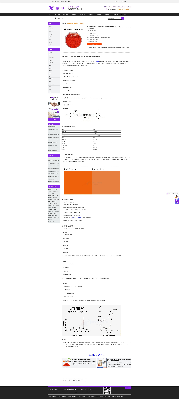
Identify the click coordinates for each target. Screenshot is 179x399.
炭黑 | (115, 396)
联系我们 (123, 14)
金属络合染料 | (64, 396)
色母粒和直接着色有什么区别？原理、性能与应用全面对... (53, 182)
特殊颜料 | (84, 396)
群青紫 (57, 195)
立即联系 (54, 119)
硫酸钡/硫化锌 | (111, 396)
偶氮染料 (50, 191)
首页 (50, 14)
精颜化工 (76, 23)
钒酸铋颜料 (55, 197)
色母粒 (50, 76)
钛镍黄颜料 (57, 211)
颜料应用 (99, 14)
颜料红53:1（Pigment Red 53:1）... (52, 146)
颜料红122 (74, 217)
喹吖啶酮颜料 (54, 215)
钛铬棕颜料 (55, 203)
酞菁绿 (49, 201)
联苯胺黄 (55, 189)
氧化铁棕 (50, 209)
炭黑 (50, 86)
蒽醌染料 (55, 213)
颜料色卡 (65, 14)
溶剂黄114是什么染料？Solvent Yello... (53, 127)
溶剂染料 (50, 60)
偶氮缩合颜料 (50, 211)
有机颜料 (97, 61)
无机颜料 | (59, 396)
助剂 (50, 92)
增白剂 (50, 89)
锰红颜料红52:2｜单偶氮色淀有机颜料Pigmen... (53, 135)
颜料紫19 (80, 217)
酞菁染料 (57, 205)
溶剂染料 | (70, 396)
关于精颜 (115, 14)
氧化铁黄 (50, 197)
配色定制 (73, 14)
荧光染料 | (93, 396)
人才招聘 (50, 34)
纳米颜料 (50, 65)
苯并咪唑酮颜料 (51, 221)
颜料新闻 (107, 14)
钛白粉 (50, 81)
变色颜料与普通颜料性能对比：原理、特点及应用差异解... (53, 177)
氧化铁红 (54, 207)
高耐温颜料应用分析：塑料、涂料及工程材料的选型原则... (53, 169)
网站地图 (116, 1)
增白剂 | (118, 396)
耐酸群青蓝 (50, 199)
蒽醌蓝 (49, 207)
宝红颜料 (50, 203)
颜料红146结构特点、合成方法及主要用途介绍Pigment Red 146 (77, 380)
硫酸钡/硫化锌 (51, 84)
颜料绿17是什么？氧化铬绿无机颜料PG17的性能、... (53, 138)
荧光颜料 (50, 70)
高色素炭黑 (50, 189)
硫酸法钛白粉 (56, 217)
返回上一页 (128, 383)
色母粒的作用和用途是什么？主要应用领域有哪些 (53, 158)
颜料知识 (91, 14)
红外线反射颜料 (51, 205)
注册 (125, 1)
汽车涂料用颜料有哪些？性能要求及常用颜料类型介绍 (53, 166)
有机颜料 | (54, 396)
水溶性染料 (51, 62)
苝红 (49, 193)
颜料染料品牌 (70, 23)
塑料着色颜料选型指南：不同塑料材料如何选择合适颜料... (53, 174)
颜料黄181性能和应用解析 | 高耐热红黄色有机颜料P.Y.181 (75, 379)
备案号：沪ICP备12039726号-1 (87, 389)
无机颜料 (50, 54)
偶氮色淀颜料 (55, 191)
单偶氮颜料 (50, 219)
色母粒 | (97, 396)
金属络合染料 (51, 57)
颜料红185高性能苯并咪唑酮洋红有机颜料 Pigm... (53, 132)
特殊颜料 (50, 68)
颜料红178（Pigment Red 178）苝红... (53, 143)
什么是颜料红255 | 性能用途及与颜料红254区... (53, 140)
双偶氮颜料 (50, 217)
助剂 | (122, 396)
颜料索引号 (82, 14)
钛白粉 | (105, 396)
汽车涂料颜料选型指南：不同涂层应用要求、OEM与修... (53, 164)
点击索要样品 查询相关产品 (94, 44)
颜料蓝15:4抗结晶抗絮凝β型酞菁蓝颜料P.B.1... (53, 130)
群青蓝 (53, 193)
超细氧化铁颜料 (51, 195)
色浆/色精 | (101, 396)
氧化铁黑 (55, 209)
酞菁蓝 (49, 215)
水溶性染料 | (74, 396)
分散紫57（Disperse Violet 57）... (53, 150)
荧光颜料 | (89, 396)
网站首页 (49, 396)
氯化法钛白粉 (56, 199)
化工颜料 (57, 14)
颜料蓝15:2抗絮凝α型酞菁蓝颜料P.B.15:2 (53, 148)
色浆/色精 (51, 78)
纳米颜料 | (80, 396)
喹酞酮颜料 (50, 213)
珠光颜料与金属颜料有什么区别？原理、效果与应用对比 (53, 180)
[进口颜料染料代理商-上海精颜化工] (89, 12)
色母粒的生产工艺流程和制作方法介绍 (53, 161)
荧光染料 (50, 73)
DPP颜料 (54, 201)
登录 (122, 1)
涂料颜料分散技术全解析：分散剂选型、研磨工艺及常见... (53, 172)
